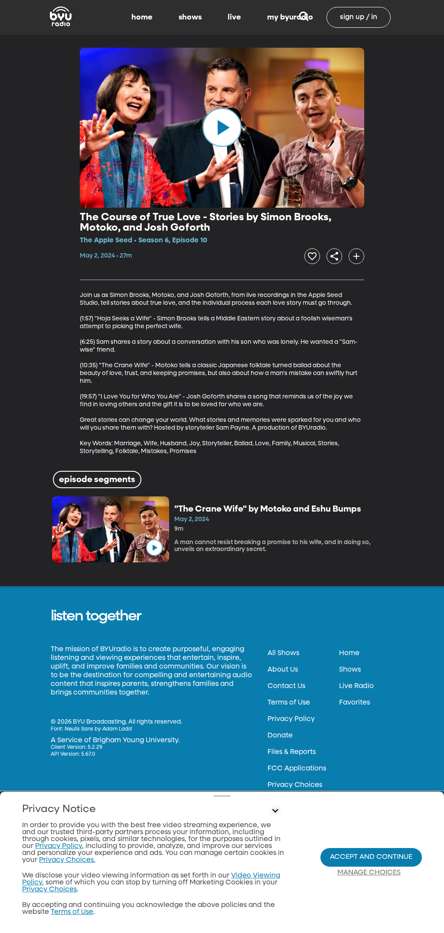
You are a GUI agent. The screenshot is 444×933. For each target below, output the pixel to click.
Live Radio (356, 686)
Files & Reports (292, 752)
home (142, 17)
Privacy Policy (291, 719)
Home (349, 653)
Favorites (354, 702)
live (234, 17)
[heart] (312, 256)
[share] (334, 256)
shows (190, 17)
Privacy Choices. (67, 860)
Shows (350, 669)
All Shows (283, 653)
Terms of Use (289, 702)
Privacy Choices (295, 785)
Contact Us (286, 686)
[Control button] (275, 811)
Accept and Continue (371, 857)
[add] (356, 256)
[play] (222, 127)
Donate (280, 735)
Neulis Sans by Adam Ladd (98, 729)
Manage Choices (369, 872)
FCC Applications (297, 768)
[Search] (303, 17)
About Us (283, 669)
